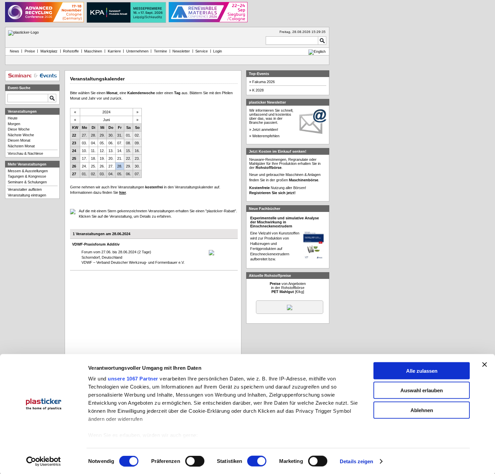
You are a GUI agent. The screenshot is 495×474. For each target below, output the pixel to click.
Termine (160, 51)
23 (74, 143)
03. (84, 143)
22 (74, 135)
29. (102, 135)
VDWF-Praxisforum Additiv (96, 244)
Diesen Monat (19, 140)
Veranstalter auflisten (25, 189)
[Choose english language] (317, 51)
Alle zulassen (421, 370)
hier (122, 192)
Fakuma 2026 (263, 82)
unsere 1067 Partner (133, 378)
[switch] (194, 461)
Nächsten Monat (21, 146)
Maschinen (93, 51)
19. (102, 158)
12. (102, 151)
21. (119, 158)
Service (201, 51)
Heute (13, 118)
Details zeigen (356, 461)
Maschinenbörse (303, 180)
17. (84, 158)
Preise (30, 51)
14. (119, 151)
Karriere (114, 51)
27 (74, 174)
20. (110, 158)
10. (84, 151)
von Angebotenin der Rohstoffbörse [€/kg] (288, 288)
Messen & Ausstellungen (28, 171)
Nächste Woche (21, 135)
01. (128, 135)
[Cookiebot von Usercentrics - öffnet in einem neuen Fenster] (43, 462)
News (13, 51)
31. (119, 135)
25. (93, 166)
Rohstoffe (71, 51)
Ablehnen (421, 410)
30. (110, 135)
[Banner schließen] (484, 364)
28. (93, 135)
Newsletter (181, 51)
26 (74, 166)
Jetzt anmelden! (265, 129)
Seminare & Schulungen (27, 182)
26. (102, 166)
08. (128, 143)
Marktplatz (49, 51)
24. (84, 166)
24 (74, 151)
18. (93, 158)
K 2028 (258, 90)
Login (217, 51)
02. (137, 135)
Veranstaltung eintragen (27, 195)
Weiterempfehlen (265, 136)
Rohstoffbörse (269, 168)
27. (84, 135)
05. (102, 143)
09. (137, 143)
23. (137, 158)
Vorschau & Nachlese (25, 153)
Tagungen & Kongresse (27, 176)
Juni (106, 120)
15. (128, 151)
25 (74, 158)
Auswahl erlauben (421, 390)
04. (93, 143)
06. (110, 143)
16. (137, 151)
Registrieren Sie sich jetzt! (272, 193)
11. (93, 151)
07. (119, 143)
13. (110, 151)
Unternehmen (137, 51)
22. (128, 158)
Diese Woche (19, 129)
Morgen (14, 124)
